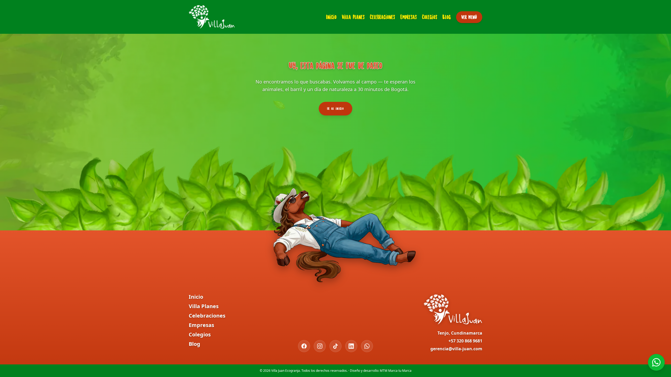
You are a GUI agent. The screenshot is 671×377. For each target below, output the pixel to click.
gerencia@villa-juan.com (456, 349)
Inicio (331, 17)
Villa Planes (353, 17)
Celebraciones (382, 17)
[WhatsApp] (367, 346)
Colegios (429, 17)
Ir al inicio (335, 108)
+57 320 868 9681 (465, 341)
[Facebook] (304, 346)
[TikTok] (335, 346)
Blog (446, 17)
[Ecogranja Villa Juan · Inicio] (212, 17)
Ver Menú (469, 17)
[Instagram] (320, 346)
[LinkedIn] (351, 346)
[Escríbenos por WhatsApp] (656, 362)
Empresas (408, 17)
